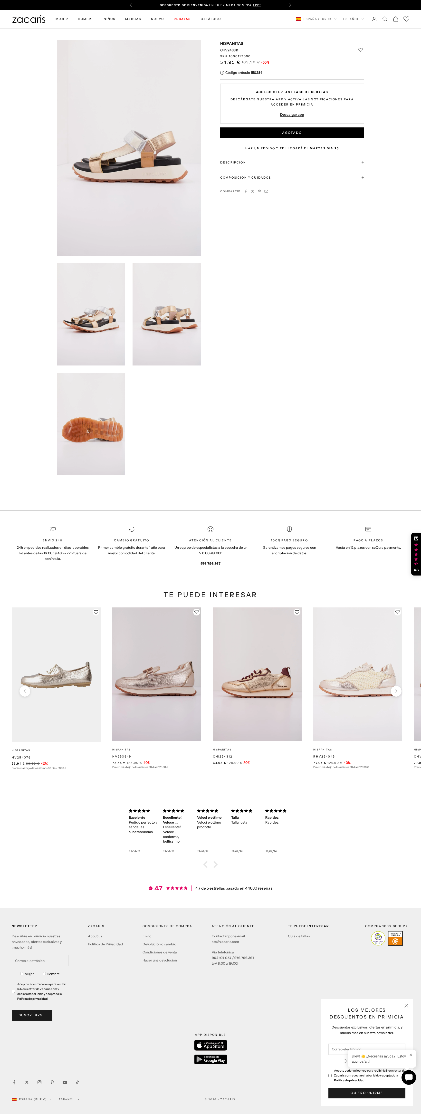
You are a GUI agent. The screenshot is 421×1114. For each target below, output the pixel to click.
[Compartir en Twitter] (253, 191)
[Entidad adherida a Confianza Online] (387, 938)
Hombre (53, 974)
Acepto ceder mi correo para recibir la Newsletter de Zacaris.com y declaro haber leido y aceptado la (369, 1075)
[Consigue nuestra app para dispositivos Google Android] (210, 1059)
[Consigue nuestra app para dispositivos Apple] (210, 1045)
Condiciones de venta (160, 952)
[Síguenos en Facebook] (14, 1082)
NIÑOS (109, 19)
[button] (206, 864)
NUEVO (157, 19)
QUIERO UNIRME (367, 1093)
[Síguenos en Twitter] (26, 1082)
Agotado (292, 132)
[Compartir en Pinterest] (259, 191)
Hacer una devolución (160, 960)
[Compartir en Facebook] (246, 191)
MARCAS (133, 19)
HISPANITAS (231, 43)
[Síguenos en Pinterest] (52, 1082)
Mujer (29, 974)
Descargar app (292, 114)
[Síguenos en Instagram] (39, 1082)
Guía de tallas (299, 936)
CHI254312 (222, 756)
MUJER (62, 19)
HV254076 (21, 757)
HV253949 (121, 756)
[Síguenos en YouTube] (64, 1082)
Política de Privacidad (105, 944)
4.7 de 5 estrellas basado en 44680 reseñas (233, 888)
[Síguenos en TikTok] (77, 1082)
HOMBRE (86, 19)
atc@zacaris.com (225, 942)
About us (95, 936)
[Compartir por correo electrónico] (266, 191)
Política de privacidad (349, 1080)
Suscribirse (32, 1015)
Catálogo (211, 19)
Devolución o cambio (159, 944)
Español (351, 19)
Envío (147, 936)
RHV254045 (324, 756)
